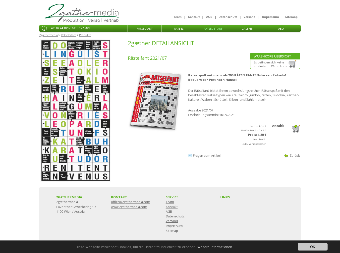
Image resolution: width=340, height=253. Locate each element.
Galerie (247, 28)
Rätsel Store (213, 28)
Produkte (85, 35)
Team (177, 17)
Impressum (270, 17)
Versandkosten (257, 144)
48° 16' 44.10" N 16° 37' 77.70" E (71, 28)
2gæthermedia (48, 35)
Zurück (295, 155)
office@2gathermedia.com (130, 202)
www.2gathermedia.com (129, 206)
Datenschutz (228, 17)
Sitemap (291, 17)
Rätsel (178, 28)
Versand (249, 17)
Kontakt (194, 17)
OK (312, 246)
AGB (209, 17)
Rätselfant (144, 28)
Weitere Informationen (214, 246)
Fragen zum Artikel (207, 155)
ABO (281, 28)
